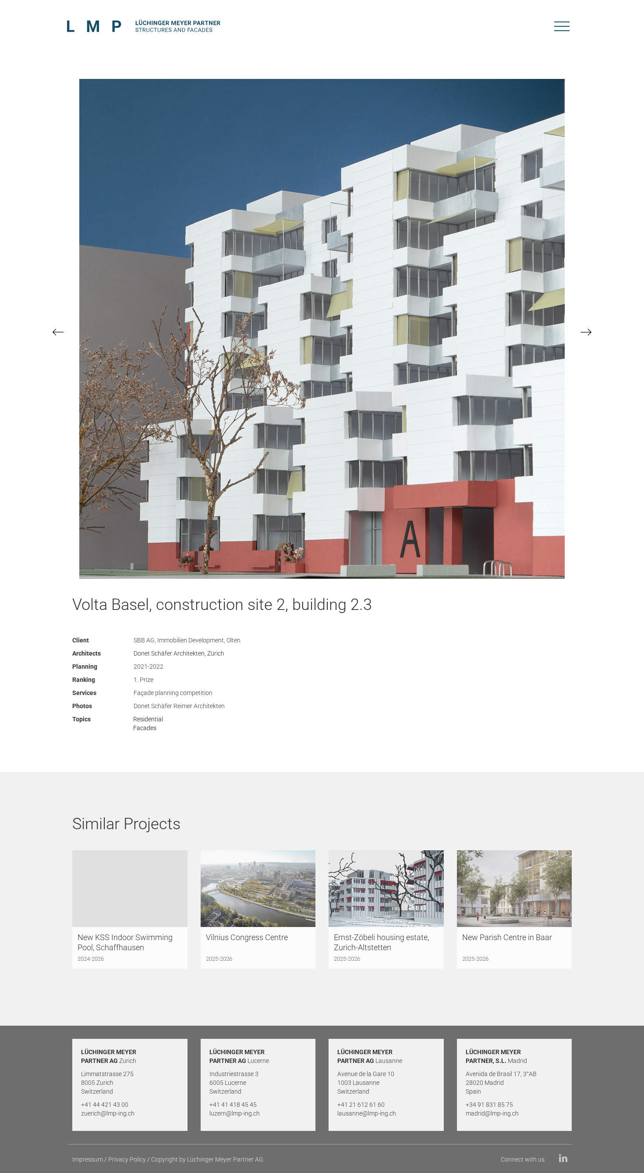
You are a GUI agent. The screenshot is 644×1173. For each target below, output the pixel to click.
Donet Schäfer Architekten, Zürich (179, 653)
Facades (144, 727)
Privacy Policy (127, 1159)
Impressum (87, 1159)
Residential (148, 719)
